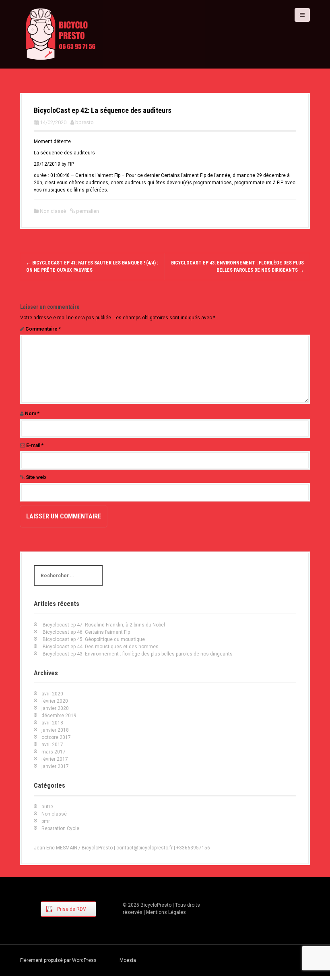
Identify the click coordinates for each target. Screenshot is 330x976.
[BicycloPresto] (61, 34)
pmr (45, 821)
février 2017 (54, 759)
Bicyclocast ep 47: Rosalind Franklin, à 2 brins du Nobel (104, 625)
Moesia (128, 960)
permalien (87, 211)
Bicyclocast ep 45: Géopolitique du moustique (94, 639)
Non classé (53, 211)
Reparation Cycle (60, 828)
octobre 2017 (56, 737)
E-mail (34, 445)
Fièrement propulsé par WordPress (58, 960)
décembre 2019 (58, 715)
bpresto (84, 122)
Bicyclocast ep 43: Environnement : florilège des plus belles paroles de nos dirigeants (138, 654)
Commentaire (43, 329)
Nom (32, 413)
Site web (36, 477)
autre (47, 807)
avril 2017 (52, 744)
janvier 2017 (55, 766)
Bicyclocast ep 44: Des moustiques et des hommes (101, 646)
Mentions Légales (166, 912)
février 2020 (54, 701)
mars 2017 (53, 752)
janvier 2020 (55, 708)
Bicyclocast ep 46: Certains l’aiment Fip (86, 632)
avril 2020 (52, 694)
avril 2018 (52, 723)
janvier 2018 (55, 730)
